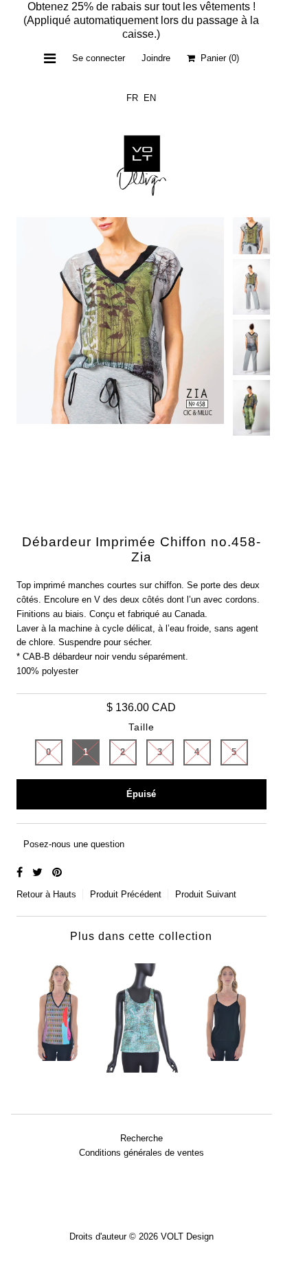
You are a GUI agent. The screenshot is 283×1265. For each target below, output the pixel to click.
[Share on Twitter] (38, 872)
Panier (217, 58)
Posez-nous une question (73, 844)
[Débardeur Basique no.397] (224, 1008)
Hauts (64, 894)
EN (150, 98)
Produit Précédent (125, 894)
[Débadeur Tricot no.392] (58, 1008)
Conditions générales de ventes (141, 1153)
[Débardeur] (141, 1014)
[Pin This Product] (57, 872)
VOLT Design (187, 1236)
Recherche (141, 1138)
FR (132, 98)
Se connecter (98, 58)
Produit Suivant (205, 894)
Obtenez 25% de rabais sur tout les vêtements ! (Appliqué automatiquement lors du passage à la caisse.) (141, 20)
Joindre (156, 58)
